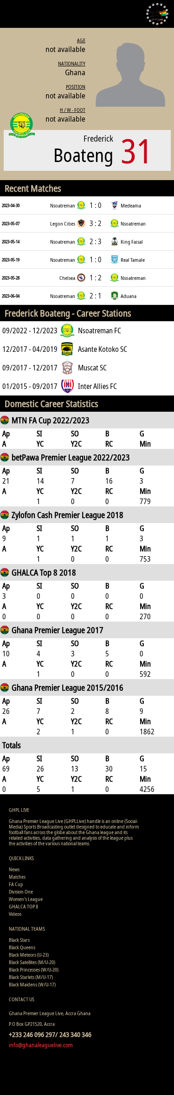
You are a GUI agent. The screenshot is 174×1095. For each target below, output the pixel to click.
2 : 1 (96, 296)
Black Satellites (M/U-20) (32, 962)
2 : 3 (96, 241)
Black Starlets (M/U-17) (31, 976)
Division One (21, 891)
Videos (15, 913)
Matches (17, 876)
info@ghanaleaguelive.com (41, 1045)
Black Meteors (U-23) (29, 954)
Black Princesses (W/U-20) (33, 969)
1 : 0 (96, 205)
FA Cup (16, 884)
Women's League (26, 898)
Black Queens (22, 947)
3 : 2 (96, 223)
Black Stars (19, 939)
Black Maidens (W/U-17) (32, 984)
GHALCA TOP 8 (23, 906)
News (14, 869)
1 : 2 (96, 277)
